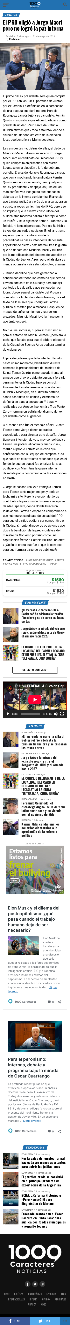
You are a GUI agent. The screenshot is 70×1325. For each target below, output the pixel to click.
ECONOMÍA (51, 1294)
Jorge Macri (12, 564)
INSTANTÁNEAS (35, 1294)
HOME (7, 1294)
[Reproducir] (8, 714)
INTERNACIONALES (16, 1299)
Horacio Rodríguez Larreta (45, 560)
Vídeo (43, 1304)
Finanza (32, 1304)
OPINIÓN (46, 1299)
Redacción (15, 39)
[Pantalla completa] (62, 714)
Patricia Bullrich (36, 564)
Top (54, 564)
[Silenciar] (56, 714)
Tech (63, 1294)
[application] (35, 700)
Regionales (60, 1299)
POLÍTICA (18, 1294)
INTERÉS (34, 1299)
